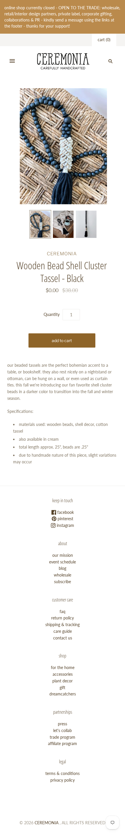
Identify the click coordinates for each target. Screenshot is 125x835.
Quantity (52, 314)
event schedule (62, 561)
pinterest (64, 518)
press (62, 723)
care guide (62, 631)
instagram (65, 525)
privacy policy (62, 780)
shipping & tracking (62, 624)
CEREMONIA (62, 253)
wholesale (62, 574)
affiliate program (62, 743)
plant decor (62, 680)
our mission (62, 555)
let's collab (62, 730)
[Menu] (12, 61)
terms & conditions (62, 773)
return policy (62, 617)
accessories (63, 674)
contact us (62, 637)
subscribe (62, 581)
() (104, 39)
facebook (65, 512)
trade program (62, 737)
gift (62, 687)
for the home (62, 667)
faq (62, 611)
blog (62, 568)
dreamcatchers (62, 693)
